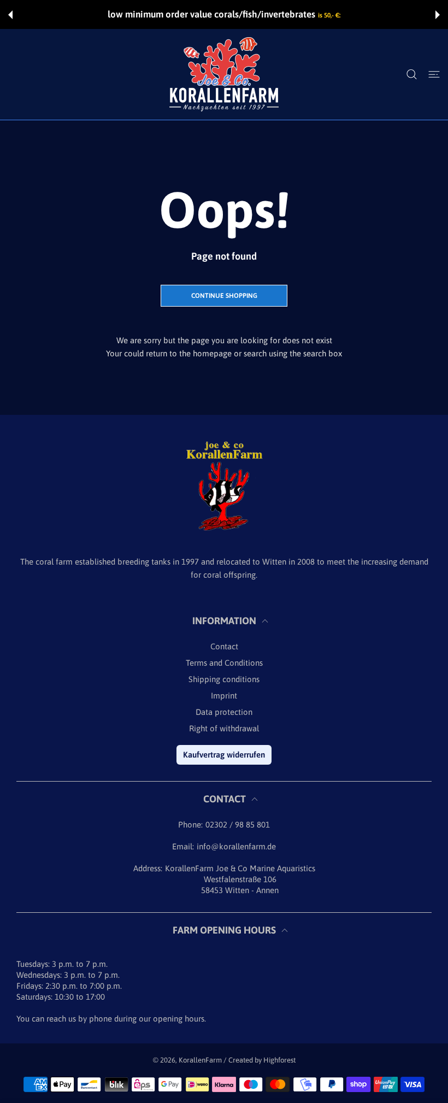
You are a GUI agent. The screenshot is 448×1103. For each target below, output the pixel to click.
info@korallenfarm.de (236, 846)
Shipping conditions (224, 679)
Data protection (224, 712)
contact (224, 646)
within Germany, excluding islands (309, 15)
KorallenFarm (201, 1060)
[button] (10, 14)
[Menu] (434, 74)
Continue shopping (224, 296)
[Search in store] (411, 74)
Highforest (279, 1060)
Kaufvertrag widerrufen (224, 754)
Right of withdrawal (224, 728)
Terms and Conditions (224, 662)
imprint (224, 695)
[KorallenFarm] (224, 74)
